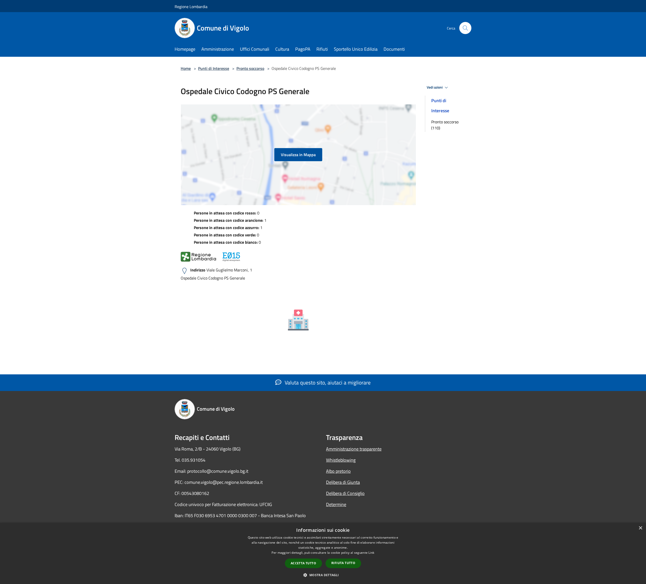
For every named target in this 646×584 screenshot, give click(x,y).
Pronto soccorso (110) (445, 125)
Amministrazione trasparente (354, 449)
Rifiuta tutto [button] (343, 563)
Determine (336, 504)
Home (186, 68)
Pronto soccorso (250, 68)
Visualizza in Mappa (298, 155)
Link (371, 552)
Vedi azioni (435, 87)
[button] (323, 575)
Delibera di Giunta (343, 482)
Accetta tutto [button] (303, 563)
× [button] (640, 528)
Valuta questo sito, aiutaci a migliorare (327, 382)
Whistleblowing (341, 460)
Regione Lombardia (191, 7)
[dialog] (323, 553)
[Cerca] (465, 28)
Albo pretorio (338, 471)
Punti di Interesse (213, 68)
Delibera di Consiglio (345, 493)
